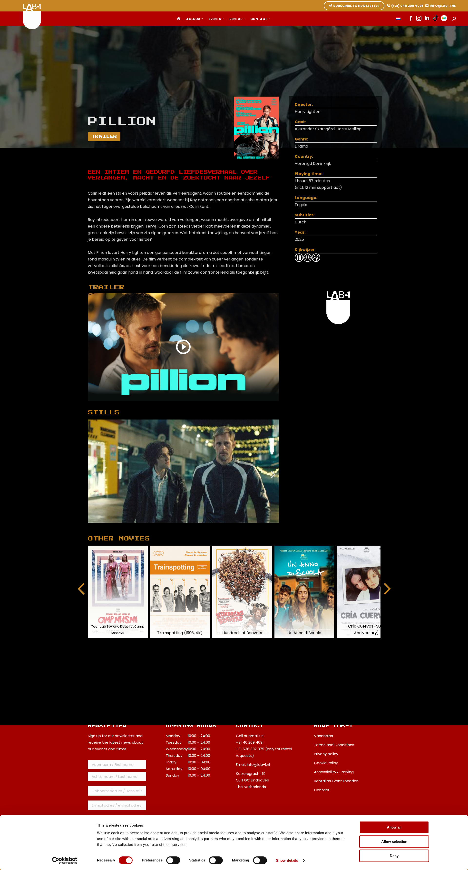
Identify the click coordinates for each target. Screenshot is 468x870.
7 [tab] (191, 526)
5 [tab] (177, 526)
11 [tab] (221, 526)
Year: (300, 232)
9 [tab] (206, 526)
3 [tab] (162, 526)
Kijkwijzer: (305, 249)
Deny (394, 856)
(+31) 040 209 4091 (407, 5)
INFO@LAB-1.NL (443, 5)
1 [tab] (148, 526)
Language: (306, 197)
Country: (304, 156)
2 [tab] (155, 526)
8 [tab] (199, 526)
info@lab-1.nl (258, 764)
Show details (287, 860)
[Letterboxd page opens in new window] (444, 18)
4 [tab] (169, 526)
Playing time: (308, 174)
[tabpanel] (183, 471)
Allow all (394, 827)
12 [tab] (228, 526)
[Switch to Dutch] (398, 18)
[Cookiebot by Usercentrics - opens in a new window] (64, 860)
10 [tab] (213, 526)
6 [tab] (184, 526)
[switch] (173, 860)
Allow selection (394, 842)
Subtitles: (304, 215)
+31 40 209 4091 (250, 742)
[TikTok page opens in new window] (436, 18)
